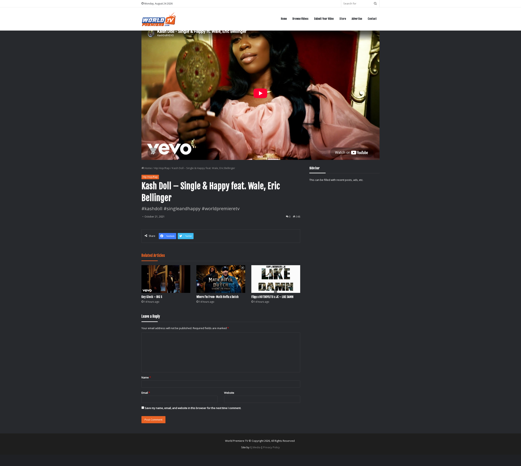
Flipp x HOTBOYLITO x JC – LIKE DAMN (272, 297)
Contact (372, 18)
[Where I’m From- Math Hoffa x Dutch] (220, 279)
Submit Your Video (324, 18)
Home (284, 18)
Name (146, 377)
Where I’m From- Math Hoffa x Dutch (217, 297)
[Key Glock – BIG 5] (165, 279)
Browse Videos (300, 18)
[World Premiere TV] (158, 18)
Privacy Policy (271, 447)
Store (342, 18)
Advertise (357, 18)
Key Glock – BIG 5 (151, 297)
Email (145, 393)
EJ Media (255, 447)
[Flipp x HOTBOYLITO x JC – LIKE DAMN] (275, 279)
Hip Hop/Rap (162, 168)
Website (229, 393)
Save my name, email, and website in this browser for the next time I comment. (193, 408)
